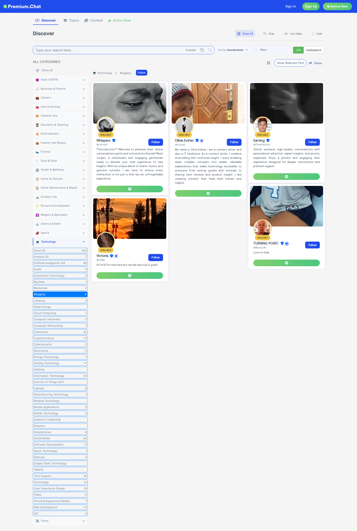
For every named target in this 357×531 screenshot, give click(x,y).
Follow (141, 72)
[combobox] (272, 50)
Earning (259, 140)
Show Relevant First (290, 63)
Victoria (102, 256)
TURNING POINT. (266, 243)
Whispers (103, 140)
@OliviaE (180, 144)
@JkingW (101, 144)
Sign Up (311, 6)
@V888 (100, 259)
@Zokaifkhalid (261, 144)
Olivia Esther (185, 140)
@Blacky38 (259, 247)
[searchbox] (278, 49)
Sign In (290, 6)
